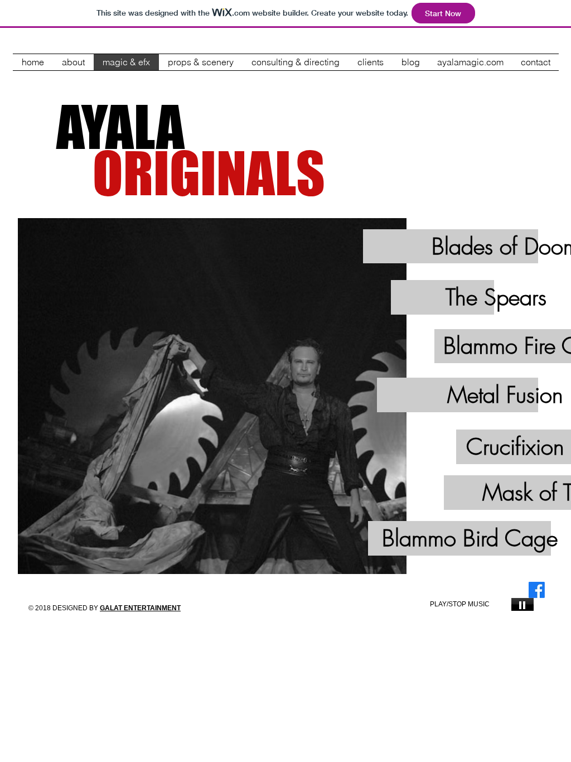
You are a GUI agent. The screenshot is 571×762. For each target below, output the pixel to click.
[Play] (522, 604)
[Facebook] (537, 590)
